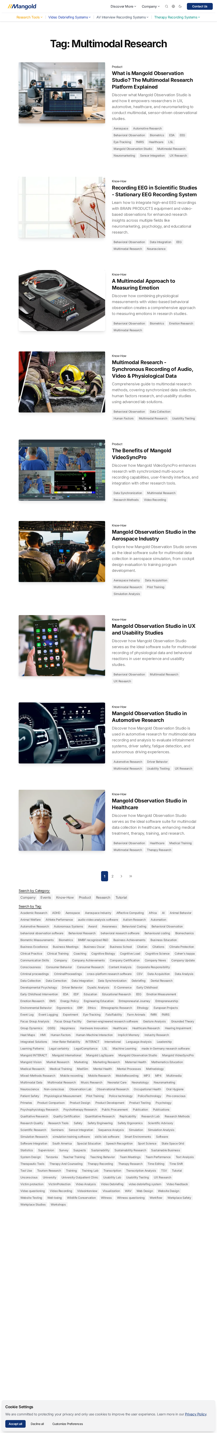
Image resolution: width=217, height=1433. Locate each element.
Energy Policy (69, 1001)
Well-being (54, 1197)
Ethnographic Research (116, 1008)
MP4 (158, 1075)
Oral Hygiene (175, 1089)
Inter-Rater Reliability (66, 1041)
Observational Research (113, 1089)
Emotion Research (181, 323)
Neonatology (140, 1082)
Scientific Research (33, 1130)
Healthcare (156, 142)
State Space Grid (172, 1143)
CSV (140, 974)
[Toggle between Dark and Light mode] (180, 6)
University (49, 1177)
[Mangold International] (21, 6)
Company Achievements (88, 960)
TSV (164, 1170)
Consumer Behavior (59, 967)
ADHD (56, 913)
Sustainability (100, 1150)
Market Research (57, 1062)
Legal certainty (59, 1048)
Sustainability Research (130, 1150)
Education (90, 994)
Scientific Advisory (160, 1123)
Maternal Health (135, 1062)
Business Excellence (34, 946)
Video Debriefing (112, 1184)
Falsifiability (114, 1014)
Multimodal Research (171, 148)
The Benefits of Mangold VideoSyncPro (141, 453)
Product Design (80, 1102)
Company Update (183, 960)
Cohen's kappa (185, 953)
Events (45, 897)
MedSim (82, 1069)
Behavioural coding (157, 933)
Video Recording (155, 499)
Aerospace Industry (127, 580)
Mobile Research (99, 1075)
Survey (63, 1150)
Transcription (112, 1170)
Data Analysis (184, 974)
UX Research (178, 155)
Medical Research (32, 1069)
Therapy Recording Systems (175, 17)
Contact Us (199, 6)
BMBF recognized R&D (93, 940)
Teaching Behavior (102, 1157)
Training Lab (90, 1170)
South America (62, 1143)
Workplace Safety (179, 1197)
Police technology (121, 1096)
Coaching (80, 953)
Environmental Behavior (35, 1008)
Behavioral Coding (134, 926)
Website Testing (31, 1197)
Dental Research (161, 980)
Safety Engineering (100, 1123)
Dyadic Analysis (98, 987)
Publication (140, 1109)
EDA (172, 135)
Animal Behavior (180, 913)
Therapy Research (159, 850)
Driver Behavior (157, 761)
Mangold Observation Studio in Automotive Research (149, 716)
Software (162, 1136)
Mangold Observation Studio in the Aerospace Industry (154, 535)
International (112, 1041)
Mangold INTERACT (33, 1055)
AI (163, 913)
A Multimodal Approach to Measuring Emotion (143, 284)
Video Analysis (86, 1184)
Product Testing (139, 1102)
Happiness (67, 1028)
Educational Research (116, 994)
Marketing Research (106, 1062)
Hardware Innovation (93, 1028)
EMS (52, 1001)
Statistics (26, 1150)
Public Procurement (115, 1109)
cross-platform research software (109, 974)
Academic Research (33, 913)
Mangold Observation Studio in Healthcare (149, 804)
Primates (26, 1102)
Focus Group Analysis (34, 1021)
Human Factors (124, 418)
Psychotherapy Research (80, 1109)
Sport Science (147, 1143)
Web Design (144, 1191)
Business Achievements (129, 940)
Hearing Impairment (178, 1028)
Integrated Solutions (33, 1041)
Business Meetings (65, 946)
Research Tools (28, 17)
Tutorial (121, 897)
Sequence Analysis (111, 1130)
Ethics (92, 1008)
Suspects (79, 1150)
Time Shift (176, 1164)
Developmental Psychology (38, 987)
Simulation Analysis (127, 594)
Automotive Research (147, 128)
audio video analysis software (98, 919)
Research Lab (150, 1116)
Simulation (136, 1130)
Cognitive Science (157, 953)
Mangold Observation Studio (133, 148)
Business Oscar (94, 946)
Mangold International (66, 1055)
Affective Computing (130, 913)
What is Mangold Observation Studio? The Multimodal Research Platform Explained (152, 80)
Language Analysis (139, 1041)
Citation (142, 946)
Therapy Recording (100, 1164)
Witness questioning (131, 1197)
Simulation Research (33, 1136)
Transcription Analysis (141, 1170)
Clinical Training (57, 953)
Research (103, 897)
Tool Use (26, 1170)
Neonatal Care (117, 1082)
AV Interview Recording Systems (121, 17)
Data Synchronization (128, 493)
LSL (170, 142)
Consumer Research (90, 967)
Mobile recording (71, 1075)
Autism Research (134, 919)
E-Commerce (122, 987)
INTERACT (92, 1041)
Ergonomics (64, 1008)
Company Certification (125, 960)
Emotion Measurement (161, 994)
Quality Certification (66, 1116)
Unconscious (29, 1177)
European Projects (166, 1008)
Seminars (57, 1130)
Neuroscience (156, 249)
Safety (78, 1123)
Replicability (128, 1116)
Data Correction (56, 980)
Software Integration (33, 1143)
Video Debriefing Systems (68, 17)
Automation (158, 919)
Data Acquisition (156, 580)
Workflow (156, 1197)
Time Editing (155, 1164)
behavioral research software (120, 933)
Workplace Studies (33, 1204)
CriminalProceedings (68, 974)
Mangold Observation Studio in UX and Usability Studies (153, 629)
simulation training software (71, 1136)
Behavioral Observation (129, 135)
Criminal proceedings (34, 974)
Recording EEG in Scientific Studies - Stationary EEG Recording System (154, 191)
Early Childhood (146, 987)
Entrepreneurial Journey (134, 1001)
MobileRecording (127, 1075)
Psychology (163, 1102)
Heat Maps (27, 1035)
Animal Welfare (30, 919)
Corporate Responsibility (153, 967)
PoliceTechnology (149, 1096)
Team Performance (158, 1157)
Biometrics (157, 135)
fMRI (153, 1014)
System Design (30, 1157)
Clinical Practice (31, 953)
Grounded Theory (182, 1021)
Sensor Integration (152, 155)
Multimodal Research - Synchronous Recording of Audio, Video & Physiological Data (152, 369)
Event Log (26, 1014)
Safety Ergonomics (130, 1123)
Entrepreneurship (166, 1001)
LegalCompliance (85, 1048)
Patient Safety (29, 1096)
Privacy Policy (195, 1414)
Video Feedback (177, 1184)
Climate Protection (181, 946)
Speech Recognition (119, 1143)
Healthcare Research (146, 1028)
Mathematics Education (167, 1062)
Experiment (70, 1014)
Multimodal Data (31, 1082)
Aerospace (121, 128)
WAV (128, 1191)
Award (92, 926)
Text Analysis (185, 1157)
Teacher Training (74, 1157)
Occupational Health (147, 1089)
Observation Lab (80, 1089)
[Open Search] (166, 6)
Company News (155, 960)
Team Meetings (130, 1157)
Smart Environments (137, 1136)
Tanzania (52, 1157)
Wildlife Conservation (81, 1197)
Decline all (37, 1424)
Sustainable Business (165, 1150)
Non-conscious (54, 1089)
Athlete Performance (59, 919)
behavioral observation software (41, 933)
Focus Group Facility (68, 1021)
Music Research (91, 1082)
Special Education (89, 1143)
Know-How (119, 181)
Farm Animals (136, 1014)
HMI (43, 1035)
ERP (80, 1008)
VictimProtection (59, 1184)
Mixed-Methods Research (37, 1075)
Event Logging (48, 1014)
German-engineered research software (112, 1021)
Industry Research (157, 1035)
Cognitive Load (130, 953)
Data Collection (160, 411)
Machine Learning (124, 1048)
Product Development (109, 1102)
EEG (182, 135)
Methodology (155, 1069)
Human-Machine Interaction (94, 1035)
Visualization (111, 1191)
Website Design (168, 1191)
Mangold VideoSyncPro (178, 1055)
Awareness (109, 926)
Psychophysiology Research (39, 1109)
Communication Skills (34, 960)
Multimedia (173, 1075)
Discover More (122, 6)
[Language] (173, 6)
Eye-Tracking (122, 142)
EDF (76, 994)
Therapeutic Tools (32, 1164)
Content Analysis (120, 967)
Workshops (58, 1204)
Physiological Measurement (62, 1096)
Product (117, 66)
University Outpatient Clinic (79, 1177)
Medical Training (180, 843)
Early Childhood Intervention (39, 994)
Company (149, 6)
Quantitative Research (100, 1116)
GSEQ (51, 1028)
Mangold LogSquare (99, 1055)
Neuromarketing (124, 155)
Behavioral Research (82, 933)
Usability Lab (112, 1177)
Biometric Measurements (37, 940)
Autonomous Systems (68, 926)
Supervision (46, 1150)
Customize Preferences (67, 1424)
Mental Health (102, 1069)
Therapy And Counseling (65, 1164)
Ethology (143, 1008)
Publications (161, 1109)
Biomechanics (184, 933)
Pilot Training (155, 587)
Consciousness (30, 967)
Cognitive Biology (103, 953)
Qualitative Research (34, 1116)
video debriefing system (145, 1184)
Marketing (81, 1062)
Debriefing (139, 980)
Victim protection (31, 1184)
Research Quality (31, 1123)
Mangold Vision (30, 1062)
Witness (106, 1197)
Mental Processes (129, 1069)
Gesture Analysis (154, 1021)
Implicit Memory (128, 1035)
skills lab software (107, 1136)
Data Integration (160, 242)
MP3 (147, 1075)
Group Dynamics (31, 1028)
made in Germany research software (166, 1048)
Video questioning (32, 1191)
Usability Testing (183, 418)
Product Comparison (51, 1102)
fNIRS (140, 142)
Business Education (163, 940)
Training (71, 1170)
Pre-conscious (176, 1096)
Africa (153, 913)
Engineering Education (99, 1001)
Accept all (15, 1424)
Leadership (164, 1041)
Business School (121, 946)
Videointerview (87, 1191)
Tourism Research (49, 1170)
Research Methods (126, 499)
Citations (158, 946)
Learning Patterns (32, 1048)
